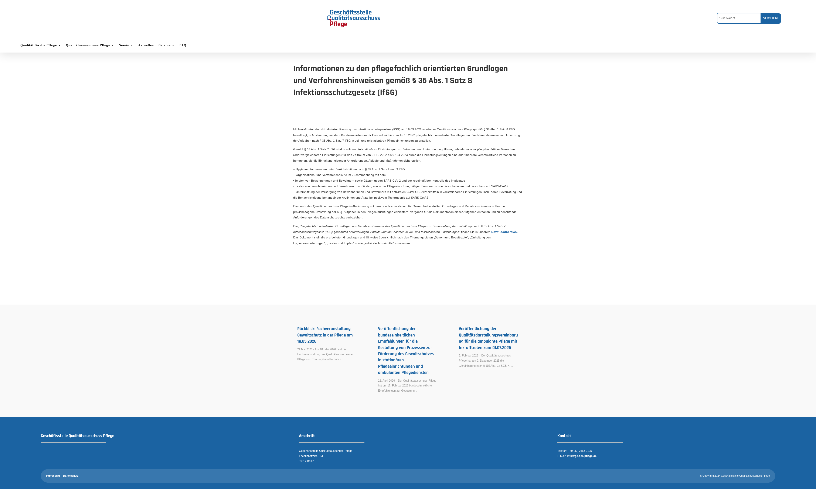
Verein (124, 45)
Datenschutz (70, 475)
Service (165, 45)
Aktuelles (146, 45)
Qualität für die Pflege (38, 45)
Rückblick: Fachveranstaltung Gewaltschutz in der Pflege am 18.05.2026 (325, 335)
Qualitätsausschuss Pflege (88, 45)
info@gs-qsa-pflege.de (581, 456)
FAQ (183, 45)
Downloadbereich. (504, 232)
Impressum (53, 475)
